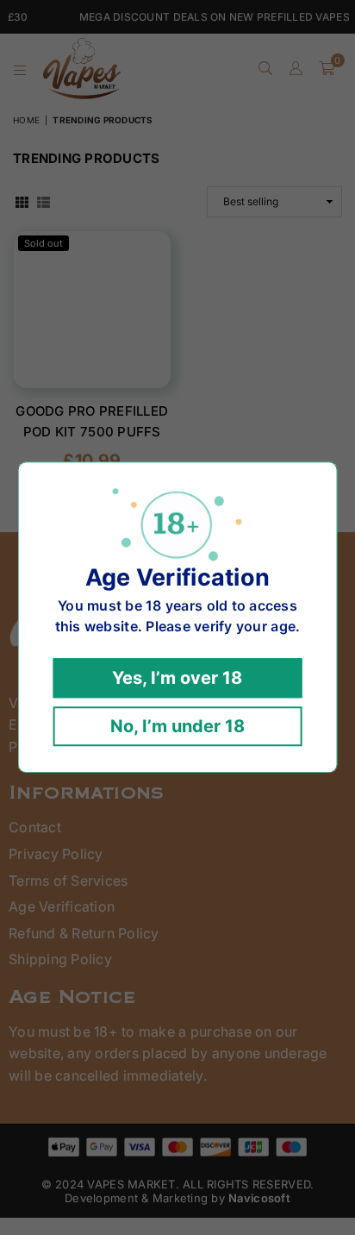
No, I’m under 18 (177, 727)
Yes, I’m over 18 (177, 678)
